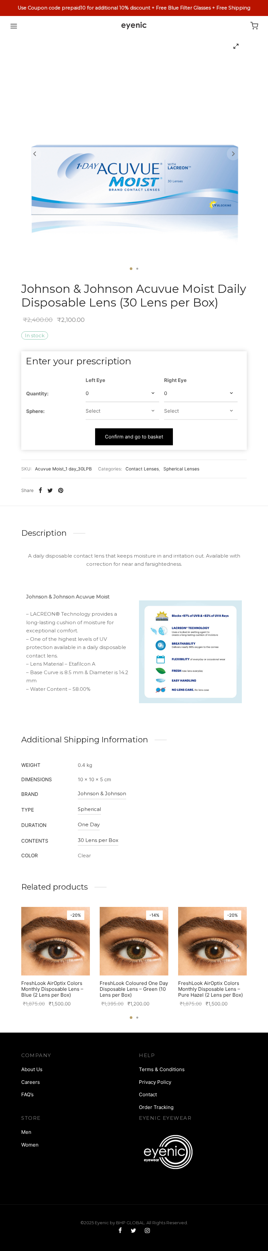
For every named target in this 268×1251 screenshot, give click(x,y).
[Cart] (254, 26)
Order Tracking (156, 1107)
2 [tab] (137, 269)
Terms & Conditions (162, 1069)
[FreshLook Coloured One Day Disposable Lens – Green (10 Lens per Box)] (134, 941)
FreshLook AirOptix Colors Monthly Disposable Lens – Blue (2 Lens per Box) (52, 989)
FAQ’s (27, 1094)
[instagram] (147, 1231)
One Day (89, 824)
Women (30, 1145)
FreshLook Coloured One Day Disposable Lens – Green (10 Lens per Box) (134, 989)
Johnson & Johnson (102, 793)
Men (26, 1132)
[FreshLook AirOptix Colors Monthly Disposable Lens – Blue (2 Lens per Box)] (55, 941)
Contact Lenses (142, 468)
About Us (31, 1069)
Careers (30, 1082)
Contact (148, 1094)
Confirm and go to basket (134, 437)
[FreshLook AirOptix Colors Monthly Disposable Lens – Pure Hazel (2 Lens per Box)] (212, 941)
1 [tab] (131, 268)
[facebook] (120, 1231)
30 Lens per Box (98, 840)
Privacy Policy (155, 1082)
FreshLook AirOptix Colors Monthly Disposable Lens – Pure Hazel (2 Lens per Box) (210, 989)
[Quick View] (70, 960)
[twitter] (133, 1231)
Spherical (89, 809)
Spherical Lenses (181, 468)
